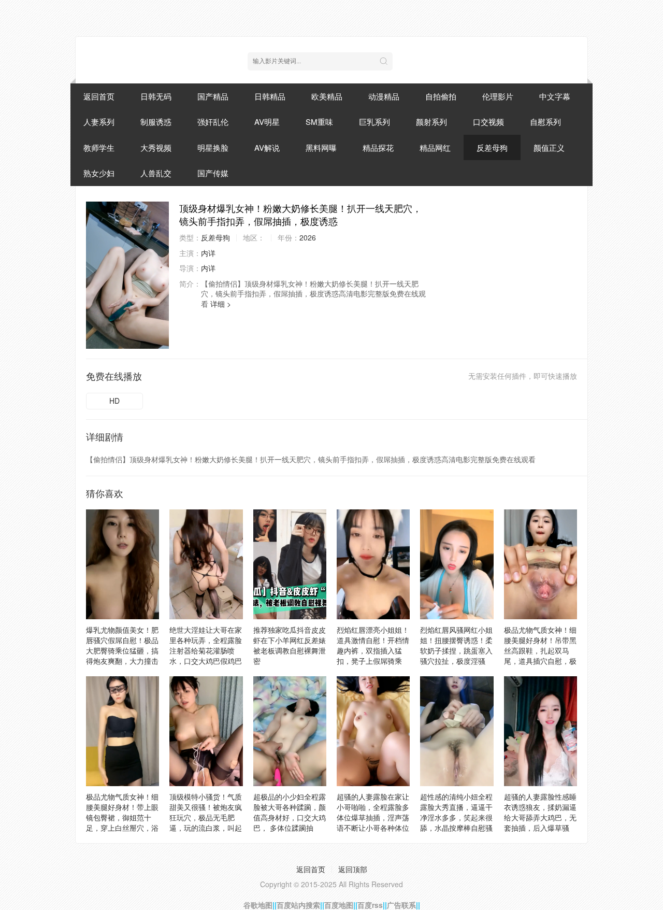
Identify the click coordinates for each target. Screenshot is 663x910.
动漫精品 (383, 96)
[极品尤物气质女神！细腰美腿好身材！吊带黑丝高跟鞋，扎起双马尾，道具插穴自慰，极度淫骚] (540, 564)
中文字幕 (554, 96)
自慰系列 (545, 121)
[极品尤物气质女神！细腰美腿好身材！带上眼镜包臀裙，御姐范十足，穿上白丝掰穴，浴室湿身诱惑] (122, 731)
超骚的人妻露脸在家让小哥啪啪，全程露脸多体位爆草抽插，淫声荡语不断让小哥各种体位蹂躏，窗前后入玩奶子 (373, 817)
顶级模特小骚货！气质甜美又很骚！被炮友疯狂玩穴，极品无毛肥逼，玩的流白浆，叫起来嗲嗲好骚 (205, 817)
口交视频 (488, 121)
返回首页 (98, 96)
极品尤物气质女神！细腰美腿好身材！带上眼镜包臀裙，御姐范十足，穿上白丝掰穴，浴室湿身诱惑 (122, 817)
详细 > (220, 303)
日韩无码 (155, 96)
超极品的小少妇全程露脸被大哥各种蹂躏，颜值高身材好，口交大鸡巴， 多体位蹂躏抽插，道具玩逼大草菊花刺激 (289, 822)
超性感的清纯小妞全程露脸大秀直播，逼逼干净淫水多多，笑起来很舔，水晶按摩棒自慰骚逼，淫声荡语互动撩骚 (456, 817)
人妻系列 (98, 121)
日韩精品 (269, 96)
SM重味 (319, 121)
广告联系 (401, 905)
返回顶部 (352, 869)
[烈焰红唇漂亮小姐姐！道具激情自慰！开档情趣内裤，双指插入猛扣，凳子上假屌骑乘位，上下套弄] (373, 564)
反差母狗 (492, 147)
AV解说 (267, 147)
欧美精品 (326, 96)
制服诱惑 (155, 121)
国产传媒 (212, 172)
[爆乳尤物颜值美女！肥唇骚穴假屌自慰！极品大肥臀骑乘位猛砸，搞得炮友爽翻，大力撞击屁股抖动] (122, 564)
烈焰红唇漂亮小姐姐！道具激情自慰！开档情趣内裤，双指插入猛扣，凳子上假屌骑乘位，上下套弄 (373, 650)
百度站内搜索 (298, 905)
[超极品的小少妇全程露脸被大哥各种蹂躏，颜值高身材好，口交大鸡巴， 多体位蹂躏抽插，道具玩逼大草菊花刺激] (289, 731)
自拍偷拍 (440, 96)
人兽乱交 (155, 172)
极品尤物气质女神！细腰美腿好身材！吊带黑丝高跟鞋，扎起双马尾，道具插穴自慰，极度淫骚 (540, 650)
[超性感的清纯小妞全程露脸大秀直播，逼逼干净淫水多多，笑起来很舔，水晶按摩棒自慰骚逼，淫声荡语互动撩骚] (456, 731)
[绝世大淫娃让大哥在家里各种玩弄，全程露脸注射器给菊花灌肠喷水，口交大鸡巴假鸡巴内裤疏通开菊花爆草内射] (205, 564)
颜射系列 (431, 121)
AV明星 (267, 121)
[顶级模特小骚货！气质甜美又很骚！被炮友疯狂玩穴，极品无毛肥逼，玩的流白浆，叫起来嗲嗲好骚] (205, 731)
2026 (307, 237)
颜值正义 (549, 147)
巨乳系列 (374, 121)
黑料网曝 (321, 147)
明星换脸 (212, 147)
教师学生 (98, 147)
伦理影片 (497, 96)
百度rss (370, 905)
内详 (208, 253)
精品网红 (435, 147)
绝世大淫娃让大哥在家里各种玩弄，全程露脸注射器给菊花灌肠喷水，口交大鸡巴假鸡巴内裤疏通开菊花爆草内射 (205, 655)
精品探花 (378, 147)
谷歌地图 (257, 905)
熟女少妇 (98, 172)
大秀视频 (155, 147)
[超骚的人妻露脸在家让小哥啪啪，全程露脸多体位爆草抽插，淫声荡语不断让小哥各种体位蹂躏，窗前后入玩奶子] (373, 731)
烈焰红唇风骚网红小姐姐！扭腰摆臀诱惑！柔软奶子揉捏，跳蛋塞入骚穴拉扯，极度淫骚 (456, 645)
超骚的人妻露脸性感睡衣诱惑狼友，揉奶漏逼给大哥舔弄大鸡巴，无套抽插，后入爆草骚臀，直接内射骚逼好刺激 (540, 822)
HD (114, 400)
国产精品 (212, 96)
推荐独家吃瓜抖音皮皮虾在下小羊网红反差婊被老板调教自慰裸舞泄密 (289, 645)
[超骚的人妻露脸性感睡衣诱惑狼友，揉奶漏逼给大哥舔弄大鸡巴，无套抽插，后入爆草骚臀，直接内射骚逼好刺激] (540, 731)
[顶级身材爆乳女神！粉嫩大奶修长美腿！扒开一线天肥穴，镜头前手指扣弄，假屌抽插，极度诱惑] (127, 275)
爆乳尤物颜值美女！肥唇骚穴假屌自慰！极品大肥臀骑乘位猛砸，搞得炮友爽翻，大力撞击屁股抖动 (122, 650)
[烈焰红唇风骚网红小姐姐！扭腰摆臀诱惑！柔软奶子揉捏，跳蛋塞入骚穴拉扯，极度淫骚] (456, 564)
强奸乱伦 (212, 121)
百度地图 (338, 905)
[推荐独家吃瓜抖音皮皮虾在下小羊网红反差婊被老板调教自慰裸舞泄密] (289, 564)
